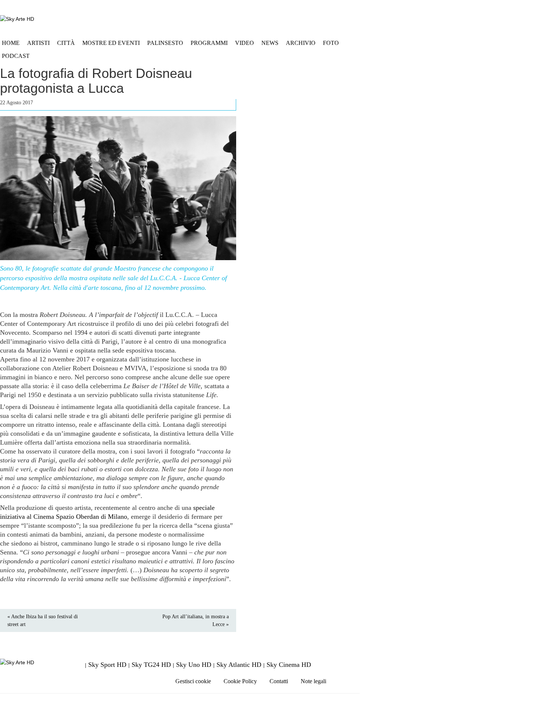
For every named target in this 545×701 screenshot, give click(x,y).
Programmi (209, 43)
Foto (331, 43)
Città (66, 43)
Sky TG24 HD (151, 664)
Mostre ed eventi (111, 43)
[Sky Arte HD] (17, 19)
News (269, 43)
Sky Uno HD (193, 664)
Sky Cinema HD (289, 664)
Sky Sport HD (107, 664)
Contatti (279, 681)
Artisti (38, 43)
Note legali (313, 681)
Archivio (301, 43)
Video (244, 43)
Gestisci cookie (193, 681)
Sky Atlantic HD (239, 664)
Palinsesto (165, 43)
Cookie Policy (240, 681)
